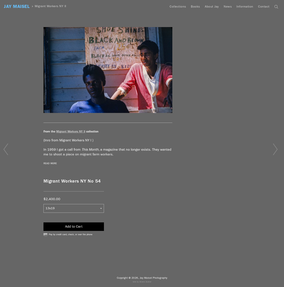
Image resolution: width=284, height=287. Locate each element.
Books (195, 6)
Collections (178, 6)
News (228, 6)
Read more (50, 163)
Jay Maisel (17, 6)
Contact (264, 6)
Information (244, 6)
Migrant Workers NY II (50, 6)
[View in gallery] (107, 70)
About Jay (212, 6)
